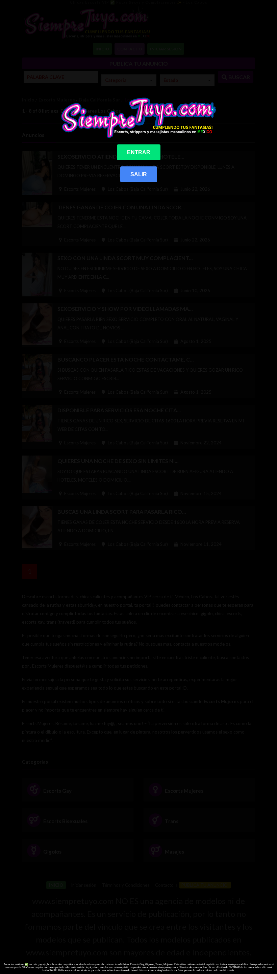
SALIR (138, 174)
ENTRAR (138, 152)
